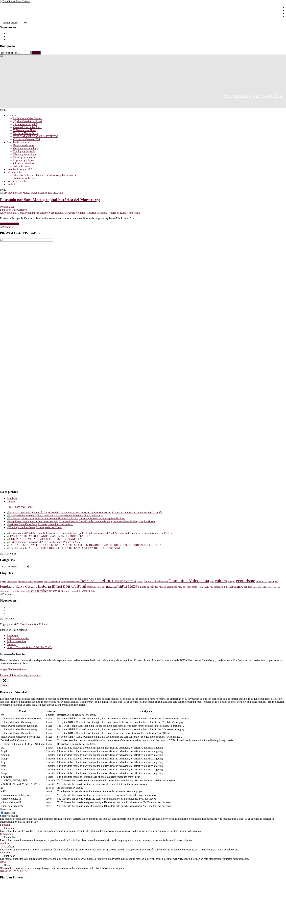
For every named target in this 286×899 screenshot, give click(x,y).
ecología (231, 581)
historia (44, 586)
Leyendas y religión (23, 160)
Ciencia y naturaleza (23, 163)
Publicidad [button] (5, 852)
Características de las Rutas (27, 127)
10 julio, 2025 (7, 206)
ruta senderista (216, 587)
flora (276, 581)
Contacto (11, 184)
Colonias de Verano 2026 (26, 139)
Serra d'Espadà (259, 587)
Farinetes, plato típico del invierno (55, 524)
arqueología (38, 581)
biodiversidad (73, 581)
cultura (221, 580)
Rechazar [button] (13, 669)
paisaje (142, 586)
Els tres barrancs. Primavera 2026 (62, 542)
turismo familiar (37, 590)
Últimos (11, 501)
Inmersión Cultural (69, 586)
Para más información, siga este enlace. (20, 675)
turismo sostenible (72, 591)
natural (111, 586)
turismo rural (56, 590)
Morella (101, 587)
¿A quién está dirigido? (25, 124)
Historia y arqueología (24, 154)
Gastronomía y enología (25, 148)
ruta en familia (203, 587)
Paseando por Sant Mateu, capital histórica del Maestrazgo (50, 200)
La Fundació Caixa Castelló (27, 118)
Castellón (102, 580)
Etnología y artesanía (24, 151)
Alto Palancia (12, 581)
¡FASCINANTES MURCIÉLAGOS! (70, 536)
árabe (93, 591)
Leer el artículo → (9, 224)
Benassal (64, 581)
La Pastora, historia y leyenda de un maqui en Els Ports (96, 518)
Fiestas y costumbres (24, 157)
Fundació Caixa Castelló (18, 586)
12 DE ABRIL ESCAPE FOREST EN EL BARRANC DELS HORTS (124, 545)
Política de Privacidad (18, 638)
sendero (248, 586)
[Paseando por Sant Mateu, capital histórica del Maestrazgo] (31, 192)
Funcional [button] (5, 824)
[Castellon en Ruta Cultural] (15, 1)
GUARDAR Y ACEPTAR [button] (14, 871)
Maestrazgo (92, 586)
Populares (12, 498)
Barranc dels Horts (52, 581)
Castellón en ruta (124, 581)
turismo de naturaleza (16, 591)
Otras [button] (3, 861)
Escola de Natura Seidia (25, 133)
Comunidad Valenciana (156, 581)
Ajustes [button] (22, 669)
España (269, 581)
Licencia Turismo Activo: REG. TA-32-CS (29, 647)
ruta (155, 586)
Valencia (85, 590)
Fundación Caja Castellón (13, 209)
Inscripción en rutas (17, 181)
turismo (4, 591)
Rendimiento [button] (6, 834)
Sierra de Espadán (273, 587)
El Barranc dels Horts (24, 130)
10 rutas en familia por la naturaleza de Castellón (137, 512)
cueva (212, 581)
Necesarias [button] (5, 809)
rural (150, 586)
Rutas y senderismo (23, 145)
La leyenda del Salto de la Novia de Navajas (79, 515)
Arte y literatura (21, 166)
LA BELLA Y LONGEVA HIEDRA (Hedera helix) (92, 548)
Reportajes (113, 212)
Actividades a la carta (24, 178)
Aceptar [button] (4, 669)
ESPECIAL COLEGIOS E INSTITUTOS (35, 136)
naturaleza (127, 586)
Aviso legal (12, 635)
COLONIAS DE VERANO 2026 (64, 539)
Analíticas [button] (5, 843)
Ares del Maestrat (25, 581)
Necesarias (9, 812)
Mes (23, 506)
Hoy (9, 506)
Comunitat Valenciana (188, 580)
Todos (29, 506)
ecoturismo (245, 580)
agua (3, 581)
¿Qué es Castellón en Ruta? (27, 121)
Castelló (86, 581)
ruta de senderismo (187, 586)
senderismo (233, 586)
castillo (140, 581)
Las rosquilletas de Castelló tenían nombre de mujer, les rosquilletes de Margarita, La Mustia (107, 521)
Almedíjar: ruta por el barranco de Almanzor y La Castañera (44, 175)
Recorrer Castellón (96, 212)
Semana (16, 506)
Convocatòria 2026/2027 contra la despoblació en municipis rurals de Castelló (131, 533)
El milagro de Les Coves (49, 527)
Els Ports (260, 581)
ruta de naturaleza (168, 586)
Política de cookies (16, 641)
